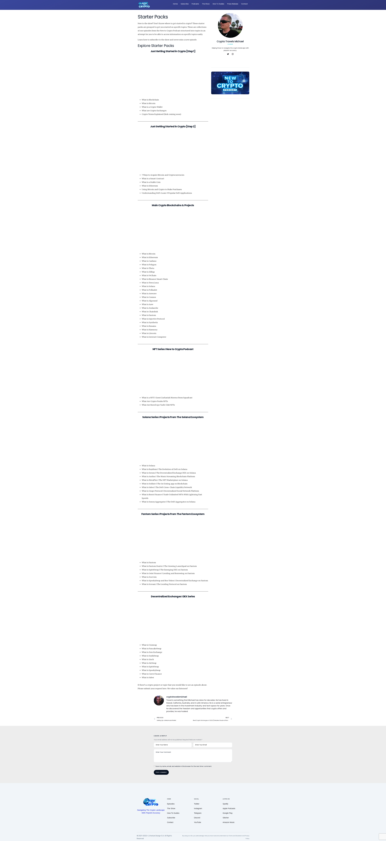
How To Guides (218, 4)
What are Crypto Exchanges (154, 110)
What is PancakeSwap (151, 648)
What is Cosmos (149, 297)
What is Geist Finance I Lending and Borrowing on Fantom (168, 573)
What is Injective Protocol (153, 319)
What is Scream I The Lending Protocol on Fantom (164, 584)
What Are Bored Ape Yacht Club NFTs (158, 405)
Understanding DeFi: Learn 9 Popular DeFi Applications (167, 193)
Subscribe (185, 4)
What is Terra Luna (150, 283)
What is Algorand (149, 301)
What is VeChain (149, 275)
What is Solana (148, 286)
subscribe (154, 40)
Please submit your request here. (152, 688)
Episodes (171, 804)
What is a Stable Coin (151, 182)
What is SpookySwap (151, 670)
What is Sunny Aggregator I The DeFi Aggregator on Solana (168, 502)
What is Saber (148, 677)
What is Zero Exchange (152, 652)
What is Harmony (149, 330)
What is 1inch (148, 659)
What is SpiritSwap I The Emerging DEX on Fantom (165, 570)
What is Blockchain (150, 100)
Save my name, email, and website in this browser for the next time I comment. (184, 766)
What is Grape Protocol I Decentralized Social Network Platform (170, 491)
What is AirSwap (149, 663)
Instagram (198, 808)
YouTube (197, 822)
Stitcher (226, 818)
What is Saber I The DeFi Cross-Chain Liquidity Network (167, 487)
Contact (244, 4)
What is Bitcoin (148, 103)
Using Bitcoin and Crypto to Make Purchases (162, 189)
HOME (169, 799)
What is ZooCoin (149, 577)
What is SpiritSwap (150, 666)
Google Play (228, 813)
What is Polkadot (149, 290)
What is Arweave (149, 293)
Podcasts (195, 4)
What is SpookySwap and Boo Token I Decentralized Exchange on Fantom (175, 580)
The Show (206, 4)
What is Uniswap (149, 645)
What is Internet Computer (154, 337)
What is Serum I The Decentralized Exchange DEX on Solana (169, 473)
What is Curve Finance (152, 674)
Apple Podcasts (229, 808)
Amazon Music (229, 822)
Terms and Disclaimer (235, 835)
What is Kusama (149, 326)
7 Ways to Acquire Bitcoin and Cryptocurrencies (163, 175)
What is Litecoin (149, 333)
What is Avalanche (150, 308)
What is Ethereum (150, 186)
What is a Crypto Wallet (152, 107)
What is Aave (147, 304)
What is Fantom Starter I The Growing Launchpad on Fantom (169, 566)
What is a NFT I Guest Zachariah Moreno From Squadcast (167, 398)
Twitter (196, 804)
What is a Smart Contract (153, 178)
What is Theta (148, 268)
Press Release (232, 4)
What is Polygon (149, 264)
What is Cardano (149, 261)
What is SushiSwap (150, 656)
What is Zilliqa (148, 272)
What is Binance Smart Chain (155, 279)
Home (175, 4)
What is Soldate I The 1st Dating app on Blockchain (164, 484)
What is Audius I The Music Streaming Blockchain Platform (168, 476)
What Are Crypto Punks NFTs (155, 401)
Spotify (225, 804)
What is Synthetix (150, 322)
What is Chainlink (150, 311)
